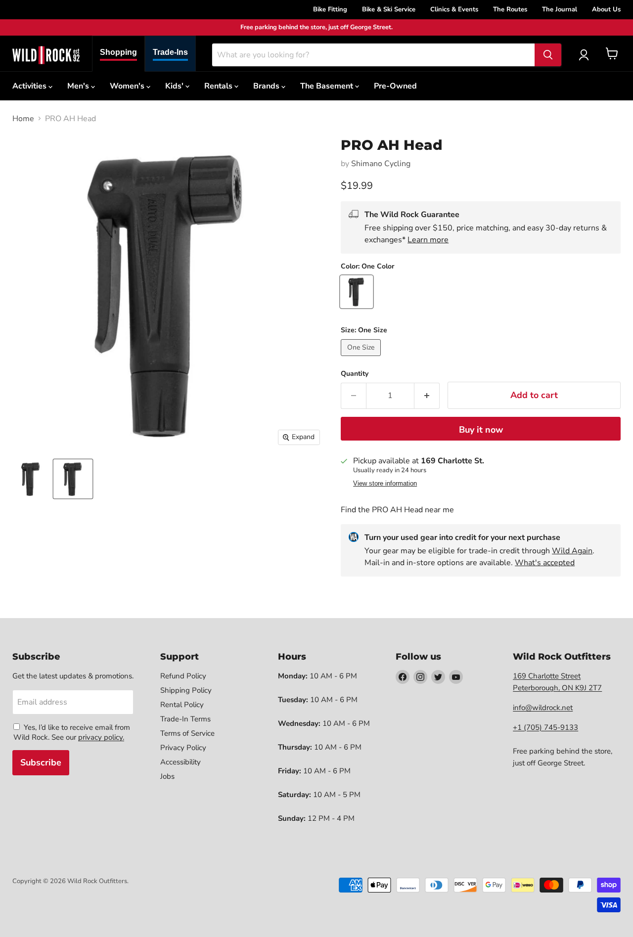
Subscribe (40, 762)
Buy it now (481, 430)
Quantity (354, 374)
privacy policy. (101, 737)
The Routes (510, 9)
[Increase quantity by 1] (427, 395)
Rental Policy (182, 705)
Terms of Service (187, 733)
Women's (128, 86)
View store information (385, 483)
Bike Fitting (330, 9)
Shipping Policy (186, 690)
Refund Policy (183, 676)
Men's (79, 86)
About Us (606, 9)
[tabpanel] (46, 55)
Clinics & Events (454, 9)
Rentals (219, 86)
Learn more (428, 239)
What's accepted (545, 562)
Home (23, 118)
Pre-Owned (395, 86)
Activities (30, 86)
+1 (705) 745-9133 (545, 727)
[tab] (118, 54)
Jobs (167, 776)
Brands (267, 86)
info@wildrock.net (543, 708)
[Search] (548, 55)
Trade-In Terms (185, 719)
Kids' (175, 86)
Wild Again (572, 550)
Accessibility (180, 762)
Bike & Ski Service (388, 9)
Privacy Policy (183, 748)
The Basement (327, 86)
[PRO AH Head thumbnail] (30, 478)
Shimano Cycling (380, 163)
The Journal (559, 9)
